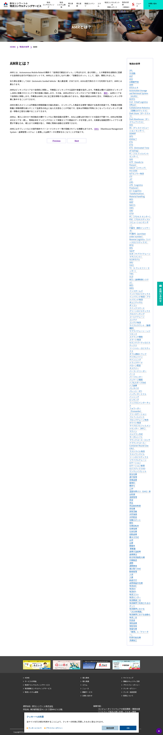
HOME (13, 46)
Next (77, 140)
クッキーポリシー (130, 688)
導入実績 (78, 4)
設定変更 (110, 728)
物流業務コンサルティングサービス (38, 688)
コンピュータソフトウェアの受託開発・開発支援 (119, 708)
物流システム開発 (31, 692)
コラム (99, 4)
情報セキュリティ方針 (131, 681)
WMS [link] (96, 128)
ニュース (138, 4)
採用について (128, 695)
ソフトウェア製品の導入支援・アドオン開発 (117, 711)
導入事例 (70, 4)
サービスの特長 (31, 681)
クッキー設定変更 (130, 692)
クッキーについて (35, 728)
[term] (131, 70)
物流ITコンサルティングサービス (37, 685)
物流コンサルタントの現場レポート (112, 4)
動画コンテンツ (90, 4)
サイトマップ (128, 678)
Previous (56, 140)
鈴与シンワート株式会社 (42, 706)
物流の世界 (126, 4)
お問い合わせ (152, 4)
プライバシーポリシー (131, 685)
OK (128, 728)
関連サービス (87, 692)
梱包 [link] (106, 93)
